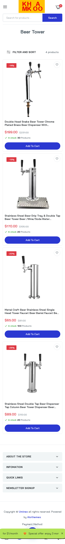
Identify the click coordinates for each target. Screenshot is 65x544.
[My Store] (32, 7)
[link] (57, 64)
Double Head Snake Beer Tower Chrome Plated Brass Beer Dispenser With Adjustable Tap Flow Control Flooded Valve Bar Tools (31, 123)
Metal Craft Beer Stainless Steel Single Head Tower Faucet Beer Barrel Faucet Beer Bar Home (32, 311)
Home (24, 36)
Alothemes (34, 517)
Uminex (23, 511)
